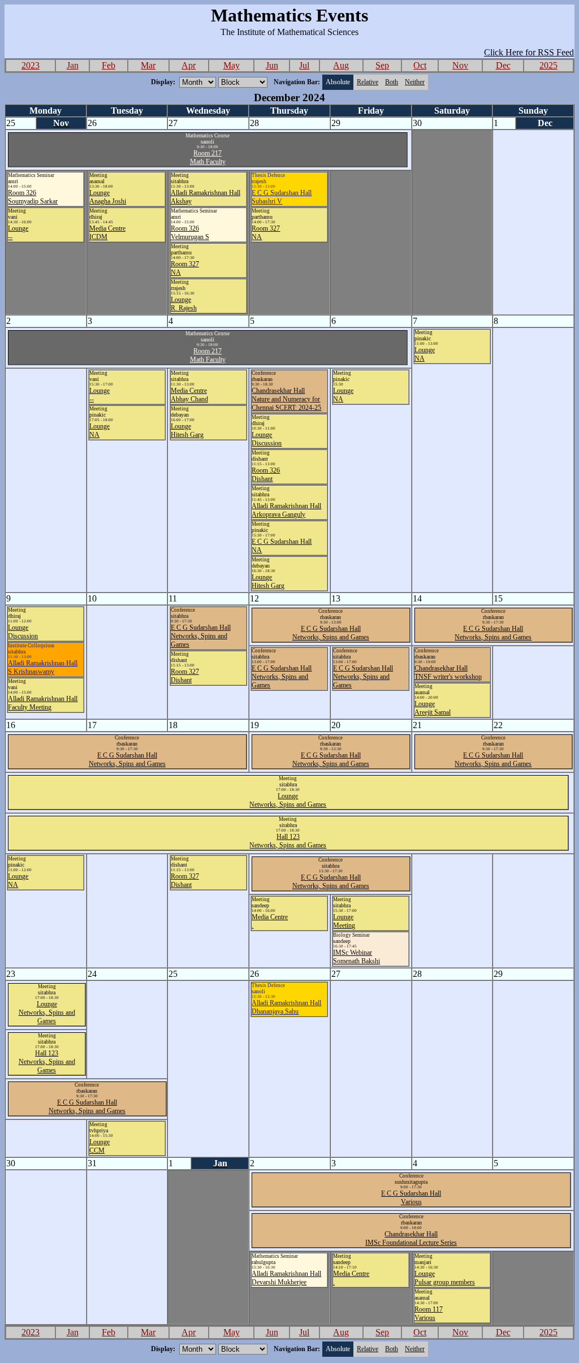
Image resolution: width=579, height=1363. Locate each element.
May (231, 65)
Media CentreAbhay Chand (189, 395)
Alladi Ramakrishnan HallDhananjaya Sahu (286, 1007)
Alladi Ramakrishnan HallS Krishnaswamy (42, 667)
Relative (367, 82)
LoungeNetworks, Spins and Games (287, 800)
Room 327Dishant (185, 676)
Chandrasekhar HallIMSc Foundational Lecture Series (411, 1238)
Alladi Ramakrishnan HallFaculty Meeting (42, 703)
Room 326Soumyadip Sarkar (33, 197)
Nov (460, 65)
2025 (548, 65)
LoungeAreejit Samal (432, 708)
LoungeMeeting (344, 921)
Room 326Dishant (266, 474)
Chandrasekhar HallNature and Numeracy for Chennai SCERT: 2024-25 (286, 399)
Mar (148, 65)
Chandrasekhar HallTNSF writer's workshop (448, 672)
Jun (272, 65)
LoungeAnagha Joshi (107, 197)
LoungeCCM (99, 1146)
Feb (108, 65)
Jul (304, 65)
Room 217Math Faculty (208, 157)
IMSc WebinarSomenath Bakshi (356, 957)
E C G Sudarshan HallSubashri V (282, 197)
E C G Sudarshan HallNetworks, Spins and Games (201, 636)
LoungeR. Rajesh (184, 304)
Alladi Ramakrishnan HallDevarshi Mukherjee (286, 1278)
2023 (30, 65)
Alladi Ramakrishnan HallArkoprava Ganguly (286, 510)
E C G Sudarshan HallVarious (411, 1197)
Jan (73, 65)
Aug (341, 65)
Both (391, 82)
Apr (189, 65)
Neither (415, 82)
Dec (503, 65)
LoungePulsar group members (444, 1278)
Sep (382, 65)
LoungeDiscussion (267, 439)
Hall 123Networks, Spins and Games (287, 841)
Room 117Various (428, 1313)
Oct (419, 65)
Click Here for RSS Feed (529, 52)
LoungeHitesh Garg (187, 430)
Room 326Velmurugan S (190, 232)
